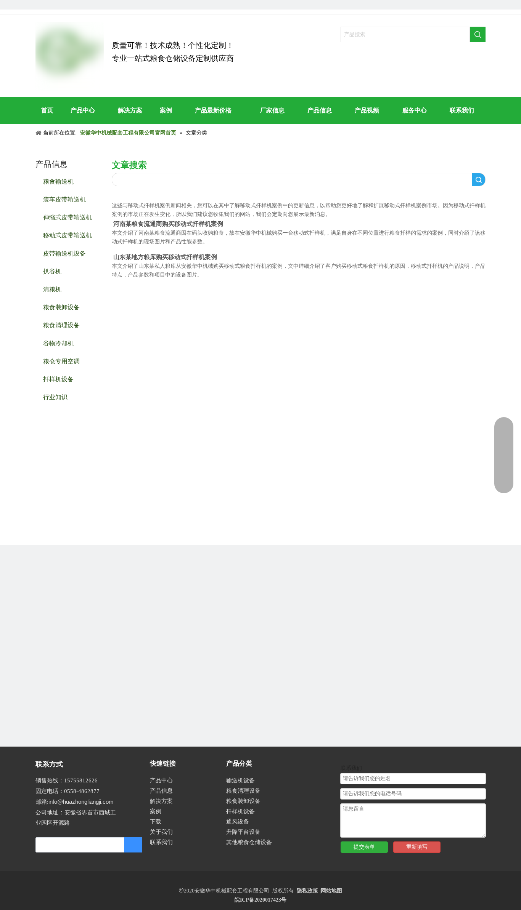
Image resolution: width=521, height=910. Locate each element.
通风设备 (237, 822)
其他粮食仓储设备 (249, 842)
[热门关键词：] (478, 34)
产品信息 (161, 791)
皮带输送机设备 (64, 253)
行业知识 (55, 397)
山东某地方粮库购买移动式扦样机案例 (165, 257)
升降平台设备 (243, 832)
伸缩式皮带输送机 (67, 217)
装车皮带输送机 (64, 199)
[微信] (92, 5)
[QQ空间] (66, 5)
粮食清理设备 (61, 325)
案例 (155, 811)
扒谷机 (52, 271)
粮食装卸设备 (61, 307)
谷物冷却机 (58, 343)
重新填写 (417, 847)
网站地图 (331, 891)
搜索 (478, 179)
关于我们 (161, 832)
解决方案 (161, 801)
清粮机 (52, 289)
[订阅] (133, 844)
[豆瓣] (53, 5)
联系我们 (161, 842)
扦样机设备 (58, 379)
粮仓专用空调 (61, 361)
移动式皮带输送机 (67, 235)
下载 (155, 822)
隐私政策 (307, 891)
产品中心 (161, 780)
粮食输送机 (58, 181)
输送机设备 (240, 780)
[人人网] (40, 5)
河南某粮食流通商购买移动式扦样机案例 (168, 224)
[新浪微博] (79, 5)
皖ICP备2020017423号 (260, 900)
